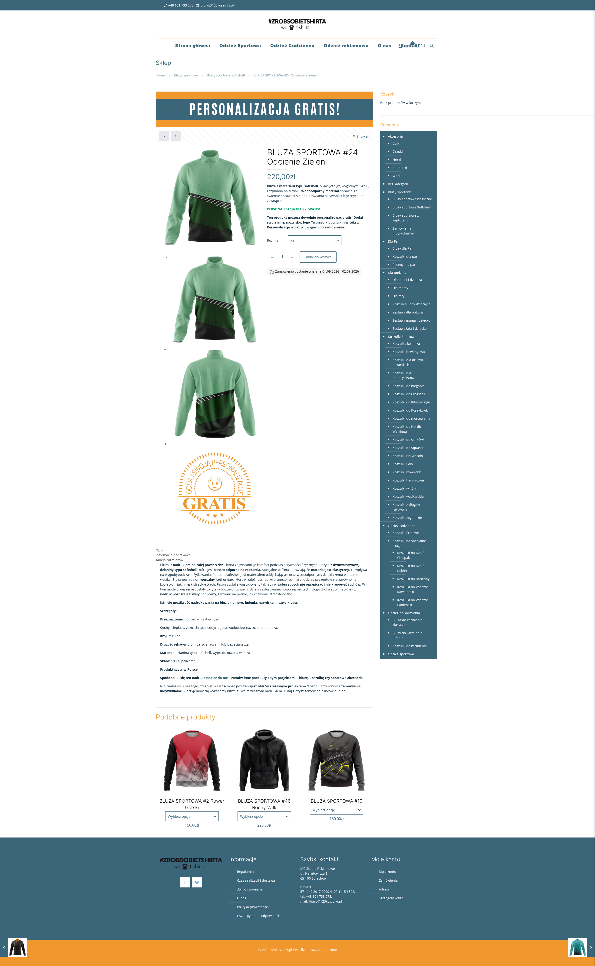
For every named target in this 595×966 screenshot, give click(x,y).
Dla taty (398, 296)
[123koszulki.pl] (297, 24)
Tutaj (288, 691)
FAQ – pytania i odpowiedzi (258, 915)
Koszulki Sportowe (402, 336)
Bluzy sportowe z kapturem (406, 217)
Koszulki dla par (405, 256)
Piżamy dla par (404, 264)
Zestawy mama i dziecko (411, 320)
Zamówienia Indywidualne (403, 230)
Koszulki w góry (404, 488)
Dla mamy (400, 288)
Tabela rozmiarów (169, 560)
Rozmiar (273, 240)
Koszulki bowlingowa (409, 351)
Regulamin (245, 871)
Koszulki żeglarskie (407, 517)
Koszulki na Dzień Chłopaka (411, 555)
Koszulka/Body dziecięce (411, 304)
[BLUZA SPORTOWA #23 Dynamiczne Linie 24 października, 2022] (13, 947)
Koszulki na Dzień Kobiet (411, 568)
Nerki (397, 159)
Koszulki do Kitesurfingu (411, 402)
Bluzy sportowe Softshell (226, 75)
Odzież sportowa (401, 654)
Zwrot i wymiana (250, 889)
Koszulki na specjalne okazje (409, 543)
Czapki (398, 151)
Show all (363, 136)
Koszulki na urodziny (413, 579)
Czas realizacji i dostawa (256, 880)
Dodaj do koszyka (318, 257)
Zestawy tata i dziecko (409, 328)
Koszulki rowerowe (407, 472)
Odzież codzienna (402, 526)
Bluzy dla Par (403, 248)
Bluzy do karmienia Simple (407, 635)
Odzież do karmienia (404, 613)
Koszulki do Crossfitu (409, 394)
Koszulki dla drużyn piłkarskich (408, 362)
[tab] (264, 550)
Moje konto (387, 871)
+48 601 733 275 (180, 5)
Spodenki (400, 167)
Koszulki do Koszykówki (411, 410)
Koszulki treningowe (408, 480)
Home (160, 75)
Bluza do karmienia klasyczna (408, 622)
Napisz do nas (217, 678)
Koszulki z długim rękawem (406, 507)
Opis (159, 550)
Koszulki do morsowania (411, 418)
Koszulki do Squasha (409, 447)
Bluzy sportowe (186, 75)
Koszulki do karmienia (410, 646)
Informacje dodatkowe (173, 555)
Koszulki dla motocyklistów (403, 375)
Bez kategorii (398, 184)
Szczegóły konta (391, 898)
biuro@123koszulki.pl (217, 5)
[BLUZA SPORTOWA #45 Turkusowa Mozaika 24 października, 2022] (581, 947)
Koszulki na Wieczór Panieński (412, 602)
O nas (241, 898)
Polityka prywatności (253, 907)
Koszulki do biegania (409, 386)
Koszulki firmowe (406, 533)
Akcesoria (395, 136)
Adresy (384, 889)
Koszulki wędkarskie (408, 496)
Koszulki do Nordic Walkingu (407, 429)
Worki (397, 176)
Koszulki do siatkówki (409, 439)
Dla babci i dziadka (407, 279)
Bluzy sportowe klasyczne (412, 199)
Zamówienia (388, 880)
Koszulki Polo (403, 464)
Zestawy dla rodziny (408, 312)
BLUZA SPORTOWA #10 (336, 801)
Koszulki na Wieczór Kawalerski (412, 589)
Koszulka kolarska (406, 343)
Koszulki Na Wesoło (408, 456)
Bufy (396, 143)
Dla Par (393, 241)
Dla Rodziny (397, 272)
